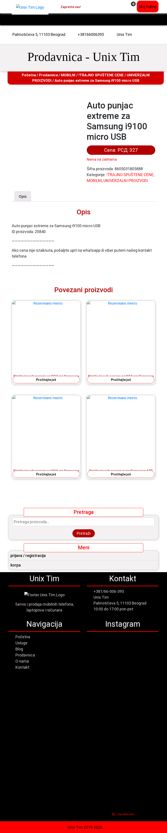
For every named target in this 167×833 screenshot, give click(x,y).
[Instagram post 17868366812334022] (104, 698)
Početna (29, 75)
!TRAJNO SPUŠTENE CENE (101, 75)
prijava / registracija (28, 555)
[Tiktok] (93, 6)
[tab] (23, 196)
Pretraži (83, 533)
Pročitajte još (46, 380)
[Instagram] (88, 6)
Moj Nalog (147, 6)
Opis (23, 196)
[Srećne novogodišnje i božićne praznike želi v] (104, 651)
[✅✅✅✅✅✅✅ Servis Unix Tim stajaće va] (141, 749)
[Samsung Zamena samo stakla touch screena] (104, 679)
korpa (15, 565)
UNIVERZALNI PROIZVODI (126, 180)
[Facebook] (83, 6)
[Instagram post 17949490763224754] (141, 673)
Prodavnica (48, 75)
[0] (130, 7)
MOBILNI (68, 75)
